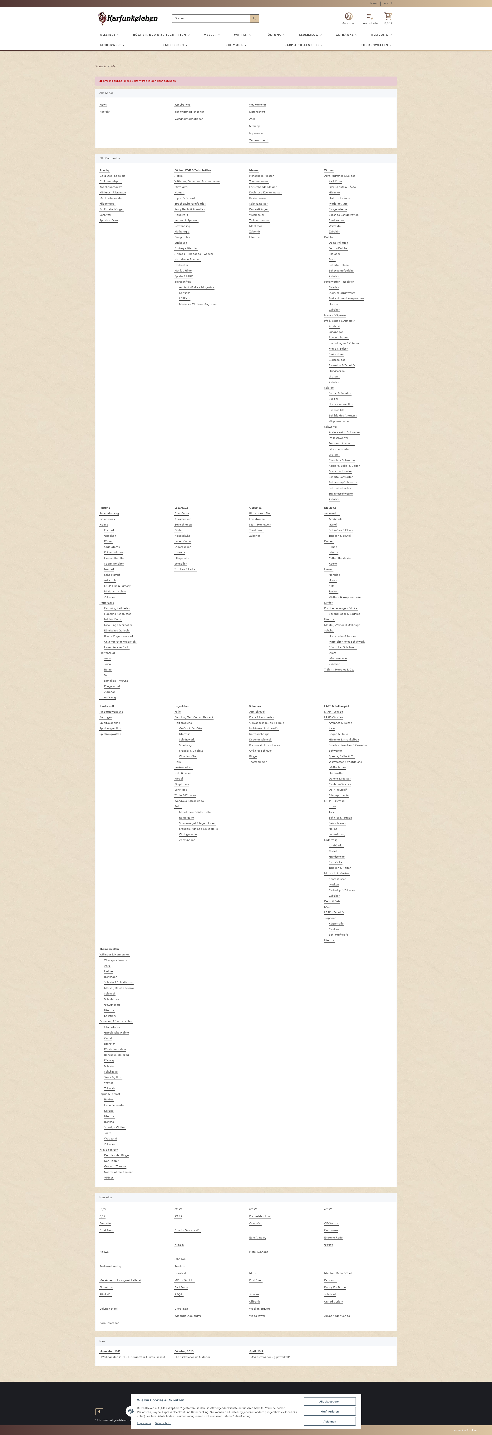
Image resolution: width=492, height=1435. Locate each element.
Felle (178, 711)
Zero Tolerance (109, 1323)
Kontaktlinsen (337, 879)
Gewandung (182, 226)
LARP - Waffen (333, 717)
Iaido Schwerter (114, 1105)
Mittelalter (181, 187)
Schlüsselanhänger (112, 209)
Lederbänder (183, 541)
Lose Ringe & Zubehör (118, 625)
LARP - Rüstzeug (334, 801)
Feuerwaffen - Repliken (339, 282)
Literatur (254, 237)
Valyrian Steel (109, 1309)
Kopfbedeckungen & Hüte (340, 608)
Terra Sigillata (113, 1077)
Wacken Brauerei (260, 1309)
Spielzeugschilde (110, 728)
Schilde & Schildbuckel (118, 982)
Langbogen (336, 332)
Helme (104, 524)
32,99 (178, 1209)
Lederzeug (330, 840)
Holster (333, 304)
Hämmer (334, 192)
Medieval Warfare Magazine (198, 304)
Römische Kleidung (116, 1055)
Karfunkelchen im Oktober (193, 1357)
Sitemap (254, 126)
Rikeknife (105, 1294)
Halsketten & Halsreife (263, 728)
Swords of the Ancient (118, 1172)
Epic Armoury (257, 1237)
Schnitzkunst (112, 999)
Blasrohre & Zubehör (342, 365)
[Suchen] (254, 18)
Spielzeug (185, 745)
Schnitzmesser (258, 203)
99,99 (178, 1216)
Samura (254, 1294)
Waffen (109, 1083)
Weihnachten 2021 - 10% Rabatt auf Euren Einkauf (133, 1357)
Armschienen (183, 519)
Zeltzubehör (187, 840)
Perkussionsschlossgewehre (346, 298)
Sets (107, 675)
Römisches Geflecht (117, 630)
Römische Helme (115, 1049)
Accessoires (332, 513)
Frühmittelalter (113, 552)
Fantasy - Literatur (186, 248)
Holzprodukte (183, 723)
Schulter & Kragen (340, 817)
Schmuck (109, 993)
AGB (252, 119)
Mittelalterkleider (340, 558)
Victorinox (181, 1309)
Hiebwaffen (336, 773)
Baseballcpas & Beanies (344, 614)
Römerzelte (186, 817)
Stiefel (333, 653)
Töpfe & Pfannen (185, 795)
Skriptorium (182, 784)
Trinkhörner (256, 530)
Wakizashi (110, 1138)
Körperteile (336, 923)
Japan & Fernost (185, 198)
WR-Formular (257, 104)
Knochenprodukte (111, 187)
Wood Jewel (257, 1316)
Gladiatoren (112, 547)
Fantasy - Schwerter (341, 443)
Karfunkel (185, 293)
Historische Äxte (339, 198)
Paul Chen (255, 1280)
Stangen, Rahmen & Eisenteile (198, 829)
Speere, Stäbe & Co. (342, 756)
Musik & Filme (183, 270)
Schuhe (328, 630)
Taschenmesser (259, 181)
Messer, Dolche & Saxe (119, 988)
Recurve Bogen (338, 337)
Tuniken (333, 591)
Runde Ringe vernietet (118, 636)
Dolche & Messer (340, 778)
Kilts (331, 586)
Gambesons (107, 519)
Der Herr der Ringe (116, 1155)
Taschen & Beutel (340, 536)
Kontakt (389, 3)
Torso (107, 664)
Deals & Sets (332, 901)
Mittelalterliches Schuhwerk (347, 641)
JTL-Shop (472, 1430)
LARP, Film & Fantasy (117, 586)
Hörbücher (181, 265)
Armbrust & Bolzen (340, 723)
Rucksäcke (335, 862)
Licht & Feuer (183, 773)
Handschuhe (337, 371)
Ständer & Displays (191, 751)
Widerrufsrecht (258, 140)
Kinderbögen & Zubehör (344, 343)
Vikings (108, 1177)
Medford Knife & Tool (338, 1273)
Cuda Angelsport (110, 181)
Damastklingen (258, 209)
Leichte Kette (112, 619)
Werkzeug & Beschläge (189, 801)
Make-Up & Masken (337, 873)
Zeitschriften (183, 282)
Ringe (253, 756)
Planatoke (106, 1287)
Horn (178, 762)
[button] (349, 18)
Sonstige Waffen (114, 1127)
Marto (253, 1273)
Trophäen (330, 918)
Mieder (333, 552)
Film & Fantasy (109, 1149)
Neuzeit (179, 192)
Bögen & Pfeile (338, 734)
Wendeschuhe (338, 658)
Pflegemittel (107, 203)
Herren (328, 569)
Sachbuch (181, 243)
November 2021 (110, 1351)
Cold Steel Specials (112, 176)
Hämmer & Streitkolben (344, 739)
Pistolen (334, 287)
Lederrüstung (108, 697)
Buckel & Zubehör (340, 393)
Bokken (109, 1099)
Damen (328, 541)
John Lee (180, 1259)
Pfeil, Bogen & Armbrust (339, 321)
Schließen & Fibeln (341, 530)
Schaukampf (112, 575)
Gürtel (178, 530)
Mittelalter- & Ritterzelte (195, 812)
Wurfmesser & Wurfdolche (345, 762)
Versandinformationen (189, 119)
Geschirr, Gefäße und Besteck (194, 717)
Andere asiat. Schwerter (344, 432)
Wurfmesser (256, 215)
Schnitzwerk (186, 739)
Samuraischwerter (340, 471)
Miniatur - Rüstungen (113, 192)
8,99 (102, 1216)
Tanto (107, 1133)
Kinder (328, 602)
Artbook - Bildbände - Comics (194, 254)
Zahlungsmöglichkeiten (189, 112)
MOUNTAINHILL (185, 1280)
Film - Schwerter (339, 449)
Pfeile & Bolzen (338, 348)
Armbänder (182, 513)
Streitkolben (337, 220)
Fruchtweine (257, 519)
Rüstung (109, 1060)
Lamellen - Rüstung (116, 681)
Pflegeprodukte (339, 795)
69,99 (328, 1209)
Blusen (333, 547)
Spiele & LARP (184, 276)
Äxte (332, 728)
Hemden (334, 575)
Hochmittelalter (114, 558)
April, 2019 (256, 1351)
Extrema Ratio (333, 1237)
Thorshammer (258, 762)
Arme (107, 658)
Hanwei (105, 1252)
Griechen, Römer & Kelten (116, 1021)
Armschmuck (257, 711)
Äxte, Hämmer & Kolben (340, 176)
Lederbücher (183, 547)
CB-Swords (331, 1223)
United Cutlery (333, 1301)
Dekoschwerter (338, 438)
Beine (108, 669)
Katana (109, 1110)
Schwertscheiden (340, 488)
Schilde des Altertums (343, 415)
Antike (179, 176)
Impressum (256, 133)
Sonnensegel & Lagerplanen (197, 823)
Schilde (329, 387)
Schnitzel (105, 215)
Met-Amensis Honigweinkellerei (120, 1280)
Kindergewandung (111, 711)
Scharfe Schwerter (341, 477)
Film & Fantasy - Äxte (342, 187)
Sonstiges (106, 717)
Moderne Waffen (340, 784)
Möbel (179, 778)
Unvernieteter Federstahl (120, 641)
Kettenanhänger (259, 734)
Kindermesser (258, 198)
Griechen (110, 536)
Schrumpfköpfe (338, 935)
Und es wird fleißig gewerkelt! (270, 1357)
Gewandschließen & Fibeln (266, 723)
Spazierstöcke (109, 220)
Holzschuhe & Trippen (343, 636)
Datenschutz (257, 112)
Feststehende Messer (263, 187)
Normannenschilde (341, 404)
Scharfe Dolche (339, 265)
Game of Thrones (115, 1166)
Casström (255, 1223)
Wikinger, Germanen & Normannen (197, 181)
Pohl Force (181, 1287)
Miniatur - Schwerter (342, 460)
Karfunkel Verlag (110, 1266)
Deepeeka (331, 1230)
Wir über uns (182, 104)
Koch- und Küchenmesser (265, 192)
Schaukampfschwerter (343, 482)
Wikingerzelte (188, 834)
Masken (334, 884)
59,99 (253, 1209)
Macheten (256, 226)
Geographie (182, 237)
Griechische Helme (116, 1032)
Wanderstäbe (188, 756)
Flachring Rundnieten (117, 614)
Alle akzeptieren (329, 1401)
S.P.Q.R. (179, 1294)
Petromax (330, 1280)
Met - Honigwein (260, 524)
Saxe (332, 259)
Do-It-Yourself (338, 790)
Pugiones (334, 254)
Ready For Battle (335, 1287)
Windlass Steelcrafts (188, 1316)
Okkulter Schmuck (260, 751)
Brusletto (105, 1223)
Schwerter (330, 427)
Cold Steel (106, 1230)
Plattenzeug (107, 653)
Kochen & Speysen (186, 220)
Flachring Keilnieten (117, 608)
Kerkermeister (184, 767)
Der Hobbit (111, 1161)
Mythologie (182, 231)
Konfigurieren (330, 1411)
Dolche (328, 237)
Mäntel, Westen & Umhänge (342, 625)
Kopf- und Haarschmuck (264, 745)
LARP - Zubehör (334, 912)
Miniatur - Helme (115, 591)
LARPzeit (184, 298)
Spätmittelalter (114, 563)
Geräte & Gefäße (190, 728)
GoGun (328, 1244)
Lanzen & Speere (335, 315)
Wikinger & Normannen (115, 954)
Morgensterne (338, 209)
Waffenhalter (337, 767)
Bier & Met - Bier (260, 513)
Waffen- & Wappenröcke (345, 597)
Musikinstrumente (111, 198)
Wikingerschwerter (116, 960)
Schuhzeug (111, 1071)
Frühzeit (109, 530)
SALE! (327, 907)
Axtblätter (335, 181)
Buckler (333, 399)
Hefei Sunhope (258, 1252)
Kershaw (180, 1266)
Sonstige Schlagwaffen (344, 215)
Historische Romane (187, 259)
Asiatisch (110, 580)
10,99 (103, 1209)
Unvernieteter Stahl (116, 647)
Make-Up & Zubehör (342, 890)
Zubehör (254, 231)
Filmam (179, 1244)
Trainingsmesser (259, 220)
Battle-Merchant (260, 1216)
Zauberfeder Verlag (337, 1316)
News (373, 3)
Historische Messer (261, 176)
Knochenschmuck (260, 739)
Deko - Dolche (338, 248)
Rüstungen (110, 977)
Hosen (333, 580)
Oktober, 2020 (184, 1351)
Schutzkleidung (109, 513)
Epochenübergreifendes (190, 203)
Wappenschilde (339, 421)
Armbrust (334, 326)
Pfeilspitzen (336, 354)
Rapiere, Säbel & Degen (344, 466)
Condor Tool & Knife (187, 1230)
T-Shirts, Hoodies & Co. (339, 669)
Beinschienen (183, 524)
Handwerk (181, 215)
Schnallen (181, 563)
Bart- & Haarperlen (261, 717)
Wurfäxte (335, 226)
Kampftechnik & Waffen (190, 209)
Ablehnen (329, 1421)
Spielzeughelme (110, 723)
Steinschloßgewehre (342, 293)
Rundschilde (336, 410)
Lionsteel (180, 1273)
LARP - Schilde (333, 711)
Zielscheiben (337, 360)
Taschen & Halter (185, 569)
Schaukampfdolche (341, 270)
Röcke (333, 563)
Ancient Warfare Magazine (196, 287)
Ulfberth (254, 1301)
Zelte (178, 806)
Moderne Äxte (338, 203)
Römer (108, 541)
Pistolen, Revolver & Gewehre (348, 745)
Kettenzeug (107, 602)
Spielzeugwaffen (110, 734)
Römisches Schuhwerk (343, 647)
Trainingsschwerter (341, 493)
